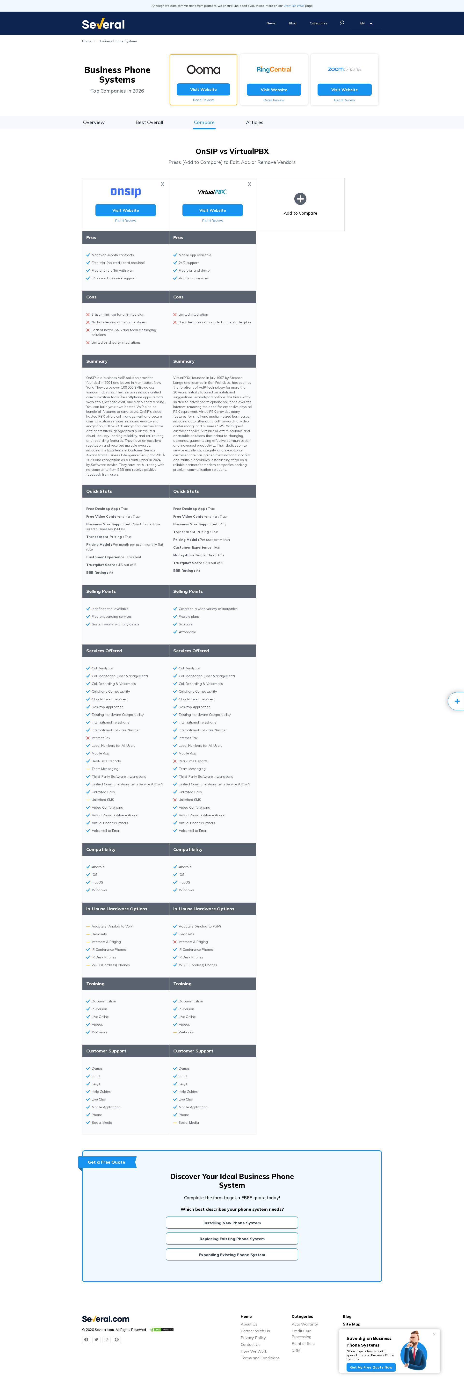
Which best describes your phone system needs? (232, 1209)
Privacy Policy (253, 1337)
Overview (94, 122)
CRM (296, 1350)
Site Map (351, 1324)
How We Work (254, 1351)
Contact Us (251, 1344)
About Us (249, 1324)
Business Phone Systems (118, 41)
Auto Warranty (305, 1324)
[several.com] (103, 23)
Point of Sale (303, 1343)
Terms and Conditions (260, 1357)
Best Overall (149, 122)
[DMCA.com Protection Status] (162, 1329)
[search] (342, 23)
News (271, 23)
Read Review (203, 100)
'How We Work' (293, 5)
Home (86, 41)
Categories (318, 23)
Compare (204, 122)
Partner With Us (255, 1330)
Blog (292, 23)
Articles (254, 122)
